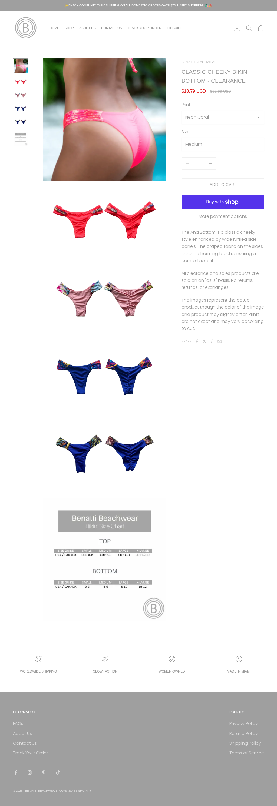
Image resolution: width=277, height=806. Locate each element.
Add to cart (223, 184)
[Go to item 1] (20, 65)
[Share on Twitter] (204, 341)
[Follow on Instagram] (29, 772)
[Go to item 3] (20, 95)
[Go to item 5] (20, 122)
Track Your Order (144, 28)
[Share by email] (219, 341)
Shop (69, 28)
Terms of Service (246, 753)
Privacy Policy (243, 723)
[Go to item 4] (20, 108)
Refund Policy (243, 733)
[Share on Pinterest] (212, 341)
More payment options (223, 216)
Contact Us (111, 28)
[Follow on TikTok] (58, 772)
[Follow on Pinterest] (44, 772)
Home (54, 28)
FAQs (18, 723)
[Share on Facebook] (197, 341)
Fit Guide (175, 28)
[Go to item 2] (20, 82)
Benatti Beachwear (199, 62)
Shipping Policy (245, 743)
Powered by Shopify (74, 790)
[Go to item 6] (20, 138)
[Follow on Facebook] (15, 772)
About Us (87, 28)
